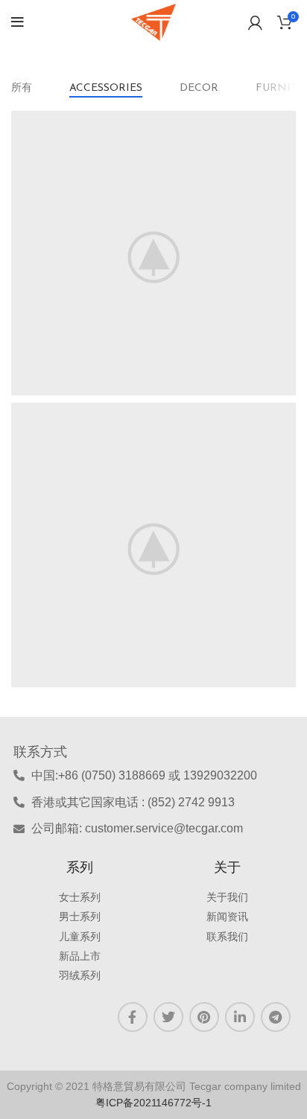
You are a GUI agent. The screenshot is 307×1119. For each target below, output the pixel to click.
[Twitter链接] (168, 1017)
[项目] (153, 253)
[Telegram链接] (276, 1017)
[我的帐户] (255, 22)
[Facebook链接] (133, 1017)
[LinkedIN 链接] (240, 1017)
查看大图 (284, 122)
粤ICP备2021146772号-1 (153, 1103)
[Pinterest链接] (204, 1017)
